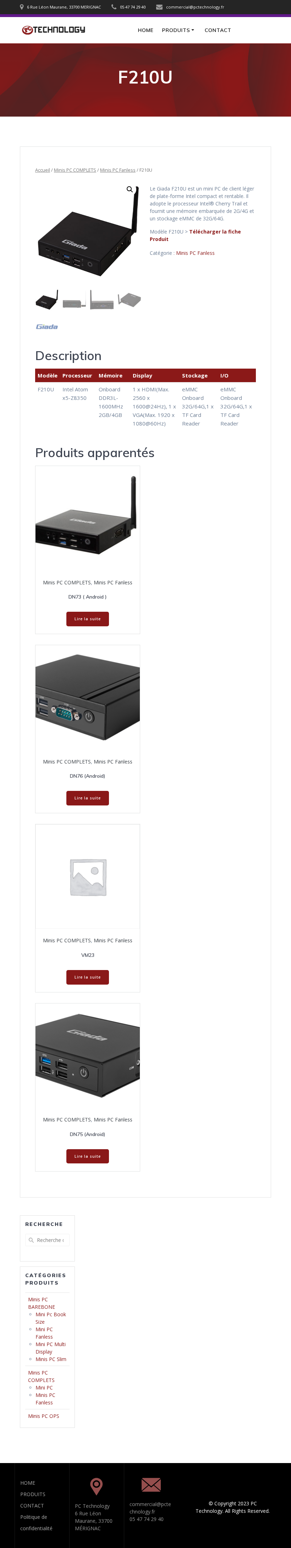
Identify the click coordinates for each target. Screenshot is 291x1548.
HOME (146, 30)
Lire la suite (88, 618)
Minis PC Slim (50, 1359)
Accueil (42, 170)
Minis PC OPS (43, 1416)
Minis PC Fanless (118, 170)
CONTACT (218, 30)
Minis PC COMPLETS (75, 170)
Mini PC (44, 1387)
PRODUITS (176, 30)
